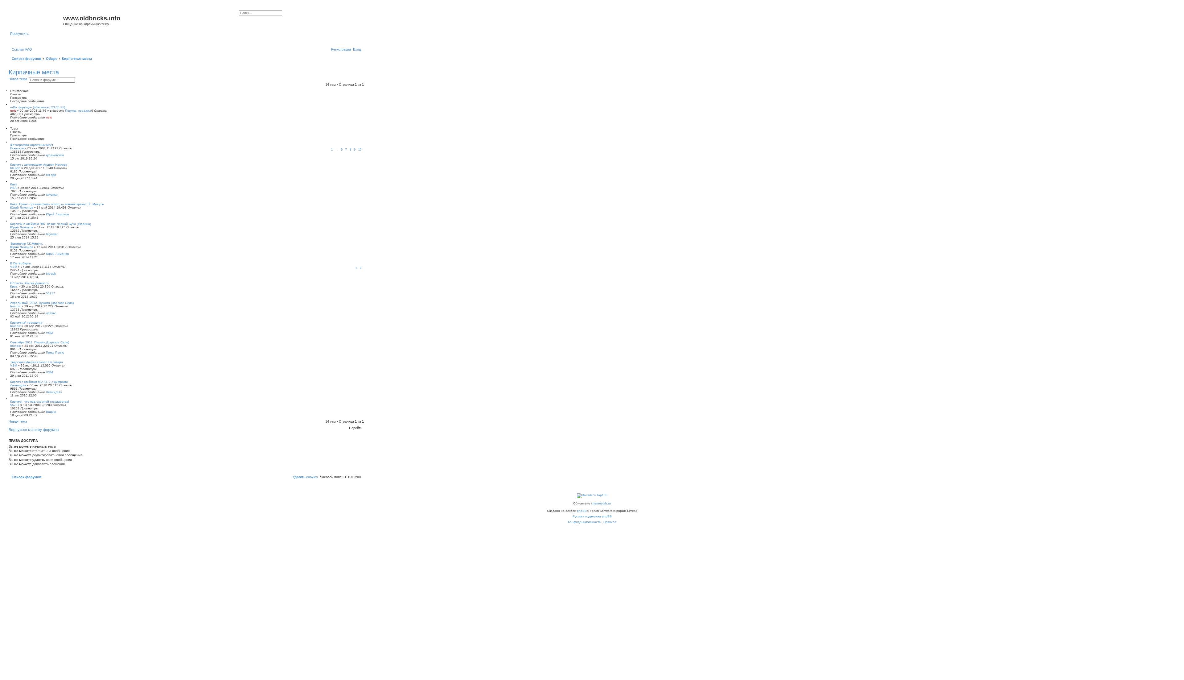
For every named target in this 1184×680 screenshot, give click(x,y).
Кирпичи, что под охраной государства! (39, 401)
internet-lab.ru (601, 503)
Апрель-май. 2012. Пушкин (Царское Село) (42, 303)
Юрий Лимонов (21, 207)
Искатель (17, 148)
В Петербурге (20, 263)
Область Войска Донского (29, 283)
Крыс (14, 286)
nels (13, 110)
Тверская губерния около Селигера (36, 362)
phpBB (582, 510)
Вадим (51, 411)
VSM (13, 266)
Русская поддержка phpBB (592, 516)
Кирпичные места (34, 72)
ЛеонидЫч (18, 385)
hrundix (15, 306)
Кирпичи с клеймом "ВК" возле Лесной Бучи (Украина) (50, 224)
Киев (13, 184)
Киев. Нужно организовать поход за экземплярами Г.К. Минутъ (57, 204)
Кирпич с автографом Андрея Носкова (38, 164)
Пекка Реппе (55, 352)
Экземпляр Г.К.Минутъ (26, 243)
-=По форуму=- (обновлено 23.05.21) (37, 107)
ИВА (13, 187)
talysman (52, 194)
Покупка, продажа (78, 110)
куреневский (55, 155)
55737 (50, 293)
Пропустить (19, 33)
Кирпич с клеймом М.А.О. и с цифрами (39, 382)
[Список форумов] (36, 20)
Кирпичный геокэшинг (26, 322)
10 (359, 149)
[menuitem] (28, 49)
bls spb (15, 168)
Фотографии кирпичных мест (31, 145)
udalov (51, 313)
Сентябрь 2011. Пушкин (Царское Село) (39, 342)
